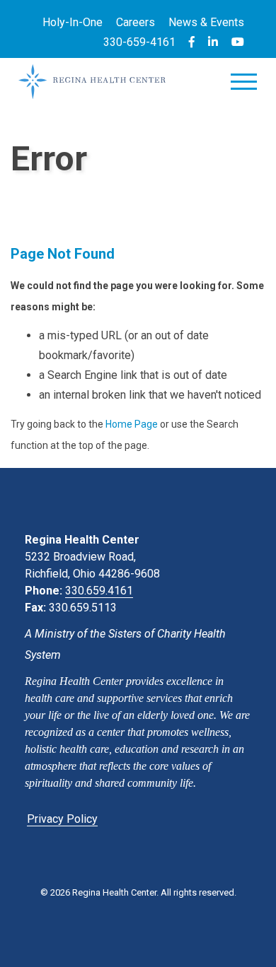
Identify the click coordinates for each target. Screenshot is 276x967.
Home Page (131, 424)
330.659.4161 (99, 590)
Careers (135, 22)
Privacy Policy (62, 819)
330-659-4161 (139, 42)
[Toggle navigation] (243, 84)
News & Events (206, 22)
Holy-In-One (72, 22)
